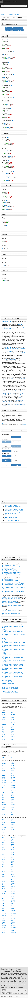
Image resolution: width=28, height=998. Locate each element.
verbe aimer (20, 324)
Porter (12, 731)
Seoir (3, 898)
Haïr (12, 819)
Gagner (13, 722)
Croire (3, 854)
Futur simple (6, 108)
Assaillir (3, 840)
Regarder (13, 733)
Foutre (12, 866)
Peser (3, 772)
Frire (3, 868)
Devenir (13, 915)
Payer (12, 770)
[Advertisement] (14, 10)
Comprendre (14, 912)
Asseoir (12, 840)
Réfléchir (13, 827)
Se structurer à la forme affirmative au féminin (11, 598)
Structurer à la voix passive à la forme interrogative (13, 583)
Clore (3, 847)
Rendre (3, 893)
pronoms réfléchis (21, 352)
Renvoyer (13, 806)
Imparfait (5, 63)
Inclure (3, 871)
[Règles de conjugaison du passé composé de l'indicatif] (13, 51)
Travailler (13, 738)
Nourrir (12, 826)
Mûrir (3, 826)
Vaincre (12, 908)
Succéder (4, 811)
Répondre (13, 927)
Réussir (3, 831)
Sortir (12, 930)
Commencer (14, 779)
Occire (3, 881)
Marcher (13, 726)
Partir (12, 920)
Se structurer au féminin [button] (17, 27)
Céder (3, 765)
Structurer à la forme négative (8, 568)
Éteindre (13, 917)
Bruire (12, 844)
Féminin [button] (16, 451)
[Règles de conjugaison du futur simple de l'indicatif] (10, 108)
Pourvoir (13, 886)
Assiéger (4, 763)
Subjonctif (5, 133)
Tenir (12, 903)
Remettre (4, 927)
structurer (6, 348)
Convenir (4, 913)
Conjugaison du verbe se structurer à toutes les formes (13, 558)
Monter (3, 727)
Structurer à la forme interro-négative (10, 573)
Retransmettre (14, 929)
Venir (3, 934)
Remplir (3, 829)
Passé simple (6, 86)
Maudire (13, 876)
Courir (3, 852)
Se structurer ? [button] (19, 30)
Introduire (13, 918)
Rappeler (4, 804)
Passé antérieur (7, 97)
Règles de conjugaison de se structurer (12, 506)
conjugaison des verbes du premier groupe (14, 327)
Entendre (4, 917)
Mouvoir (3, 876)
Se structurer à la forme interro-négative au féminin (13, 613)
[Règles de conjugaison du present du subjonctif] (7, 137)
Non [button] (7, 455)
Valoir (3, 908)
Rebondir (4, 827)
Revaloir (13, 895)
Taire (3, 903)
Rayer (12, 802)
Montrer (13, 727)
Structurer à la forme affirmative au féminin (11, 566)
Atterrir (12, 820)
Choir (12, 846)
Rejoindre (13, 925)
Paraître (3, 920)
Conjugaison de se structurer (10, 505)
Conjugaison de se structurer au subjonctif (13, 509)
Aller (3, 837)
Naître (3, 879)
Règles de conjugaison (10, 318)
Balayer (3, 777)
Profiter (3, 733)
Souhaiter (13, 736)
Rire (3, 890)
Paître (12, 881)
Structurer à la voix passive (7, 579)
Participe (5, 254)
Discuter (13, 717)
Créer (12, 765)
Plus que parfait (7, 74)
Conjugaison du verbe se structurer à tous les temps (12, 620)
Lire (12, 873)
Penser (3, 731)
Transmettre (14, 932)
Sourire (3, 932)
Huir (12, 869)
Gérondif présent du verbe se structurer (10, 692)
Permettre (13, 922)
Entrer (12, 721)
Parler (3, 729)
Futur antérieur (6, 120)
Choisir (3, 822)
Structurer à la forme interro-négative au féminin (12, 575)
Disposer (4, 719)
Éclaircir (13, 822)
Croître (12, 854)
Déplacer (13, 782)
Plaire (3, 884)
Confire (3, 851)
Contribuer (13, 716)
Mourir (12, 874)
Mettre (3, 874)
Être (12, 757)
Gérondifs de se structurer (10, 514)
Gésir (3, 869)
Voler (12, 739)
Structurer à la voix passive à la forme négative (12, 582)
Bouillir (3, 844)
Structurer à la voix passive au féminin (10, 580)
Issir (12, 871)
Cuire (3, 846)
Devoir (3, 857)
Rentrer (3, 734)
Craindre (4, 856)
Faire (12, 862)
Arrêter (3, 712)
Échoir (3, 861)
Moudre (13, 878)
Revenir (3, 930)
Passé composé (7, 51)
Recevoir (4, 891)
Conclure (13, 849)
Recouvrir (4, 925)
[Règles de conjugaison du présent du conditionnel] (7, 189)
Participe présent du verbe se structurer (10, 687)
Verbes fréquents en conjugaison (11, 520)
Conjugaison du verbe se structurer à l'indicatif (12, 625)
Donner (12, 719)
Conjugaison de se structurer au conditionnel (14, 510)
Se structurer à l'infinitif (7, 680)
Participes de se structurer (10, 513)
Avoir (3, 757)
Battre (12, 842)
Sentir (12, 898)
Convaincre (13, 913)
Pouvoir (3, 883)
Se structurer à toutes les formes (11, 516)
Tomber (3, 738)
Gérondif (5, 270)
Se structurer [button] (16, 437)
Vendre (12, 934)
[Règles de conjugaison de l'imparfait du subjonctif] (8, 160)
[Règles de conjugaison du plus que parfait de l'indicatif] (13, 74)
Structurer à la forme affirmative (8, 565)
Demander (4, 717)
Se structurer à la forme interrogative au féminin (12, 608)
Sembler (3, 736)
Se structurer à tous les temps (10, 517)
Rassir (12, 890)
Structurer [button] (8, 27)
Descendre (4, 915)
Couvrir (12, 852)
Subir (3, 832)
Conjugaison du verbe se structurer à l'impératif (12, 672)
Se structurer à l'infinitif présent (8, 681)
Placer (12, 772)
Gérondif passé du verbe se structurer (10, 694)
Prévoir (12, 888)
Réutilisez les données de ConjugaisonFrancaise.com (11, 970)
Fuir (12, 868)
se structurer (8, 347)
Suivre (3, 901)
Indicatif (5, 36)
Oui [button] (16, 455)
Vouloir (12, 907)
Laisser (3, 726)
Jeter (3, 768)
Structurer (4, 423)
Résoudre (4, 895)
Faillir (3, 862)
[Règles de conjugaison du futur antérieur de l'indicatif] (12, 120)
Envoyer (13, 767)
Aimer (3, 762)
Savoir (12, 896)
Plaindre (3, 923)
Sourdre (13, 900)
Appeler (13, 773)
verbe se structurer (7, 321)
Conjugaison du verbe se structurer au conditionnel (13, 664)
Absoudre (13, 837)
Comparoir (4, 849)
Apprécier (13, 762)
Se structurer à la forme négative (9, 601)
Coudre (12, 847)
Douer (3, 767)
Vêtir (3, 910)
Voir (2, 907)
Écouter (3, 721)
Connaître (13, 851)
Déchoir (3, 859)
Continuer (4, 716)
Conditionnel (6, 185)
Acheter (3, 773)
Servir (3, 900)
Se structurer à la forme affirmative (9, 597)
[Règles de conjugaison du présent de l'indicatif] (7, 40)
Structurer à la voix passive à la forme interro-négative (13, 590)
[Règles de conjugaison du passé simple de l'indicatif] (11, 86)
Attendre (3, 912)
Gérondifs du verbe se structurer (9, 691)
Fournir (12, 824)
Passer (12, 729)
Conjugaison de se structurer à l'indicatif (13, 508)
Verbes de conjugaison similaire (11, 518)
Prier (3, 801)
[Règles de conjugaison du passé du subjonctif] (6, 149)
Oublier (12, 795)
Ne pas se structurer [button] (9, 30)
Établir (3, 824)
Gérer (12, 789)
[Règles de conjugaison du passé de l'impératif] (6, 225)
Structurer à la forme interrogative (9, 569)
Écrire (12, 861)
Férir (12, 864)
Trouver (3, 739)
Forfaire (3, 866)
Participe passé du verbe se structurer (10, 688)
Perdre (3, 922)
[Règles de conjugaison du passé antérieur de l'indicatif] (13, 97)
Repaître (13, 893)
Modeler (3, 770)
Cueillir (12, 856)
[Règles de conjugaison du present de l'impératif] (7, 218)
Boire (3, 842)
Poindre (3, 886)
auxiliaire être (23, 418)
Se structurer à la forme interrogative (10, 602)
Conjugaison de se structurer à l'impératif (13, 512)
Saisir (12, 831)
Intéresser (4, 724)
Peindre (13, 883)
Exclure (3, 918)
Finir (3, 819)
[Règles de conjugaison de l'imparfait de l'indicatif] (8, 63)
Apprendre (13, 910)
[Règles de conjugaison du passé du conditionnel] (6, 200)
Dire (12, 857)
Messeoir (4, 878)
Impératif (5, 214)
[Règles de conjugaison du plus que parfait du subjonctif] (13, 172)
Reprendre (4, 929)
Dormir (12, 859)
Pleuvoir (13, 884)
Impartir (3, 820)
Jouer (12, 724)
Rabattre (13, 923)
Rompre (3, 896)
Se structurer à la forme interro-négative (10, 610)
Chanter (3, 714)
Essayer (13, 787)
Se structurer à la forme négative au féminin (11, 605)
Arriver (12, 712)
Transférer (4, 812)
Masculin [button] (7, 451)
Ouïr (12, 879)
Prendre (3, 888)
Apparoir (13, 839)
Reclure (13, 891)
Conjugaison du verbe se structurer (12, 18)
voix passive (9, 351)
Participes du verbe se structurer (9, 686)
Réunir (12, 829)
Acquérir (3, 839)
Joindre (3, 873)
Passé (4, 149)
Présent (4, 40)
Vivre (12, 905)
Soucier (3, 809)
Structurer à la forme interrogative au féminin (11, 572)
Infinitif (4, 234)
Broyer (12, 763)
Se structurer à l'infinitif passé (8, 683)
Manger (13, 768)
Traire (3, 905)
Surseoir (13, 901)
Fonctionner (4, 722)
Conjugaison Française (10, 2)
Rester (12, 734)
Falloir (3, 864)
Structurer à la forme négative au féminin (10, 570)
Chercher (13, 714)
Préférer (13, 801)
